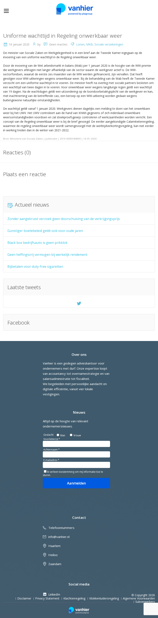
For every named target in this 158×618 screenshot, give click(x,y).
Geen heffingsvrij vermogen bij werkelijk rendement (47, 254)
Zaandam (54, 564)
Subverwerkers (145, 601)
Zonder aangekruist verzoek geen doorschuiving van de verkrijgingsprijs (63, 218)
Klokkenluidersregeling (104, 598)
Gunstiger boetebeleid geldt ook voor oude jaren (45, 230)
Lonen (80, 44)
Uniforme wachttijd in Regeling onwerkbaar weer (62, 35)
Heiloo (53, 555)
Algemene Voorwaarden (139, 598)
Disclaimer (24, 598)
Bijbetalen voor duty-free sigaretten (35, 266)
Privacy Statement (47, 598)
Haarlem (54, 546)
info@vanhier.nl (59, 537)
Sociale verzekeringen (108, 44)
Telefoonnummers (61, 528)
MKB (89, 44)
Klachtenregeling (74, 598)
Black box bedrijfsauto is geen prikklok (37, 242)
